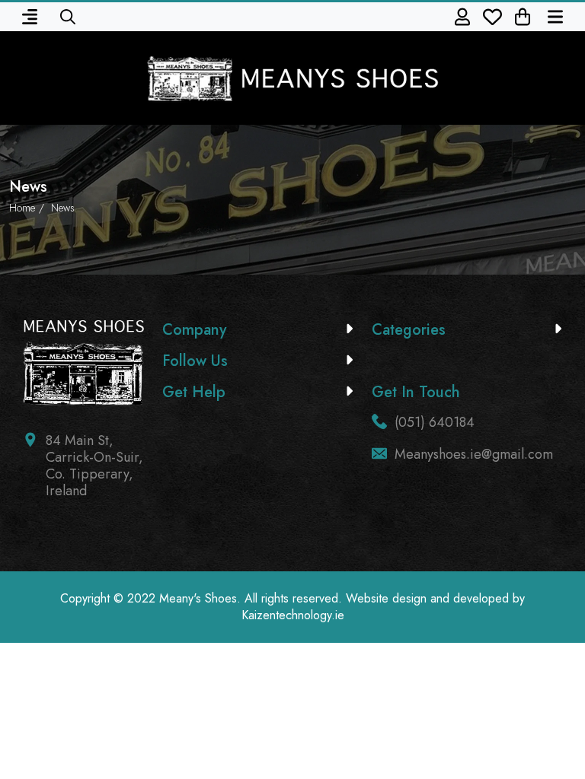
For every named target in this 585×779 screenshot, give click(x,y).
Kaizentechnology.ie (292, 615)
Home (22, 207)
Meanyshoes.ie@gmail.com (474, 454)
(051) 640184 (435, 422)
